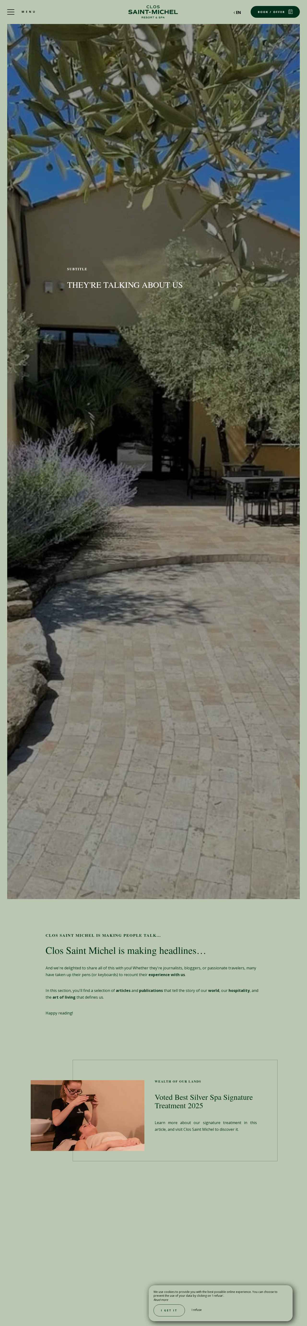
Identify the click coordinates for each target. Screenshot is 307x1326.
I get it (169, 1310)
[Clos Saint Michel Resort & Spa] (153, 12)
